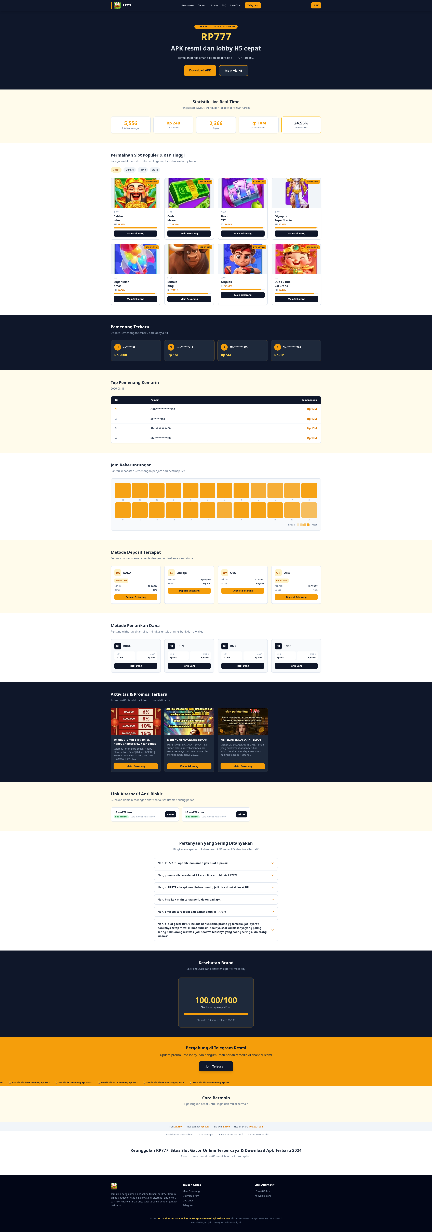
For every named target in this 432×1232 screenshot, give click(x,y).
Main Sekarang (135, 233)
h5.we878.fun (262, 1191)
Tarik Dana (136, 665)
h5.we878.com (263, 1195)
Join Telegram (216, 1066)
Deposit (202, 5)
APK (316, 5)
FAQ (224, 5)
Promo (214, 5)
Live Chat (235, 5)
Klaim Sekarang (136, 766)
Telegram (252, 5)
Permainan (187, 5)
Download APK (200, 70)
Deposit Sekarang (136, 597)
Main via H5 (233, 71)
